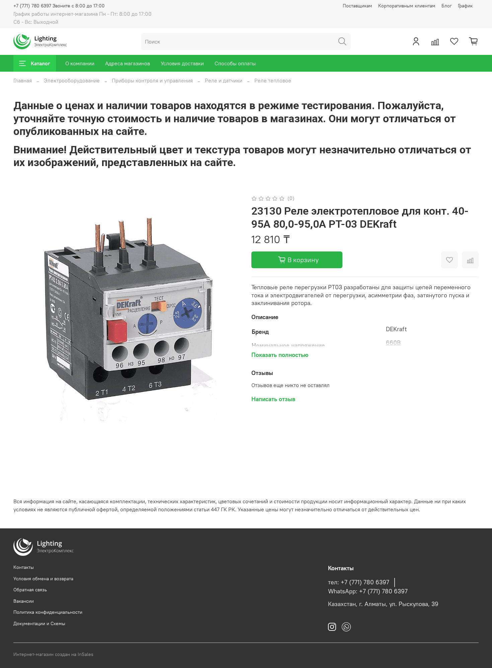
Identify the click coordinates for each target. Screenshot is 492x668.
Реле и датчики (223, 80)
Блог (446, 6)
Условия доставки (182, 63)
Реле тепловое (272, 80)
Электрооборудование (72, 80)
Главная (22, 80)
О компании (79, 63)
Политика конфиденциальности (47, 612)
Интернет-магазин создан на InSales (53, 654)
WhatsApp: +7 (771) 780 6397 (368, 591)
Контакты (23, 567)
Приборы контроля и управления (152, 80)
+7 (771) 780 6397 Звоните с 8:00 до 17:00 (59, 6)
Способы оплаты (235, 63)
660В (393, 343)
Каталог (40, 63)
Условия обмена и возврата (43, 579)
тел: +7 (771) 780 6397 (358, 582)
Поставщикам (357, 6)
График (465, 6)
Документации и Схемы (39, 623)
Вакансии (23, 601)
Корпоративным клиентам (406, 6)
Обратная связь (30, 590)
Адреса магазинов (127, 63)
